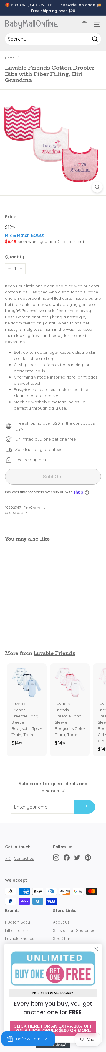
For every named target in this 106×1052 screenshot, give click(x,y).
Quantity (14, 257)
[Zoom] (97, 187)
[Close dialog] (96, 949)
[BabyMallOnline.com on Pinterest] (88, 857)
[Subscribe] (84, 807)
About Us (61, 922)
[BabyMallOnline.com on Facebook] (67, 857)
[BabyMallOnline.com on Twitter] (77, 857)
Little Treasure (18, 930)
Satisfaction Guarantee (74, 930)
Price (10, 216)
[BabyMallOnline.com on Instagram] (56, 857)
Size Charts (63, 938)
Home (9, 58)
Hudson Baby (17, 922)
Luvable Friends (54, 653)
